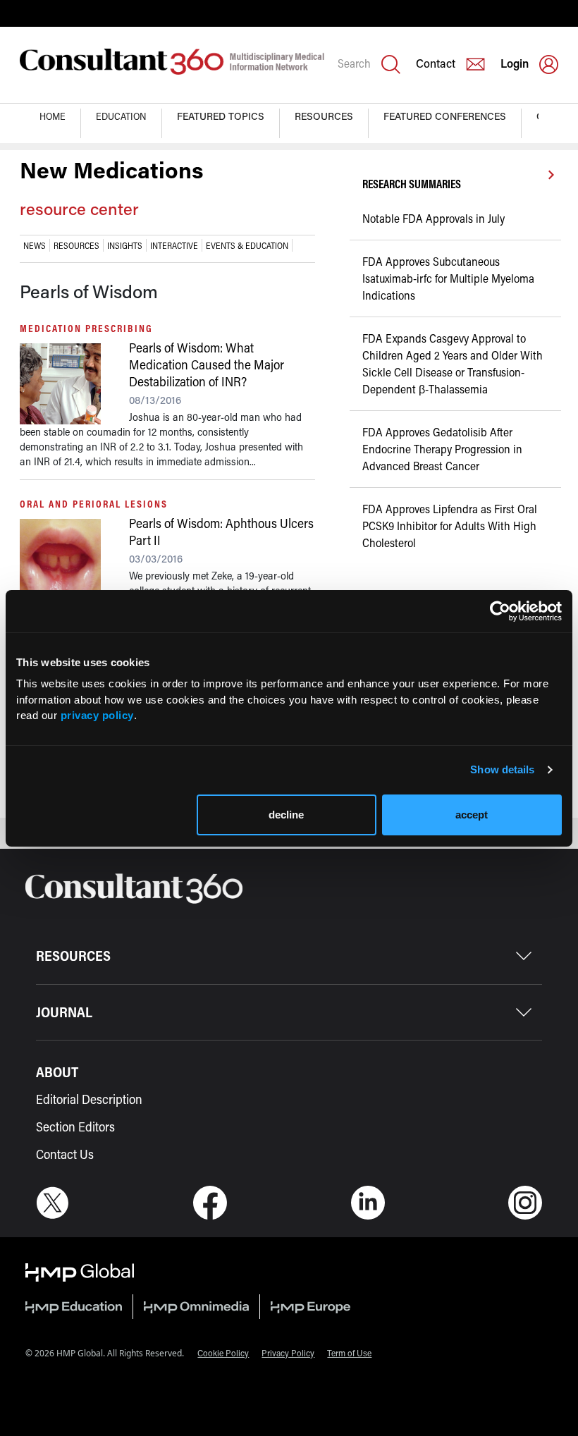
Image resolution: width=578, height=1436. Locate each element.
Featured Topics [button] (220, 116)
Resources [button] (324, 116)
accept (471, 815)
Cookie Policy (223, 1352)
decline (286, 815)
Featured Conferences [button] (444, 116)
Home (52, 116)
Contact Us (65, 1154)
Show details (502, 769)
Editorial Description (89, 1099)
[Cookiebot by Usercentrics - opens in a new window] (500, 611)
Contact (435, 63)
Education (121, 116)
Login (514, 63)
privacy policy (97, 715)
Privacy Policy (288, 1352)
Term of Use (349, 1352)
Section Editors (75, 1126)
